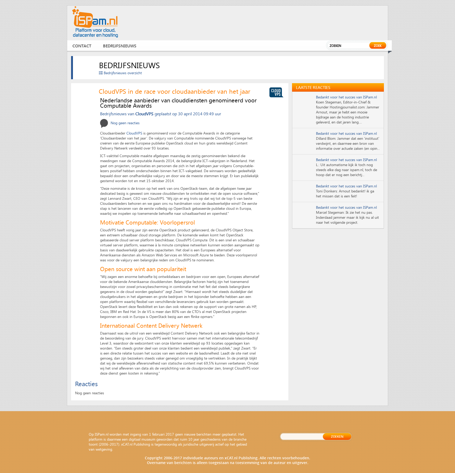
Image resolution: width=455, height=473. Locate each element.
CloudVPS (144, 113)
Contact (81, 45)
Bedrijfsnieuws (119, 45)
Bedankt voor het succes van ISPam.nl (346, 96)
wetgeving (104, 449)
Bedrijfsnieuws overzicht (122, 72)
